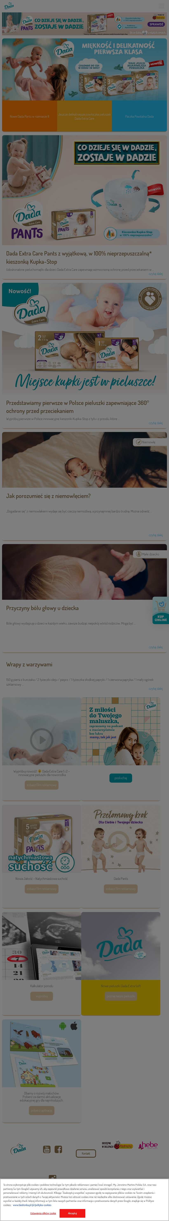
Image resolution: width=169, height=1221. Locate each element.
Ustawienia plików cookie (43, 1213)
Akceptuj (72, 1213)
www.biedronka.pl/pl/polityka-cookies (32, 1205)
